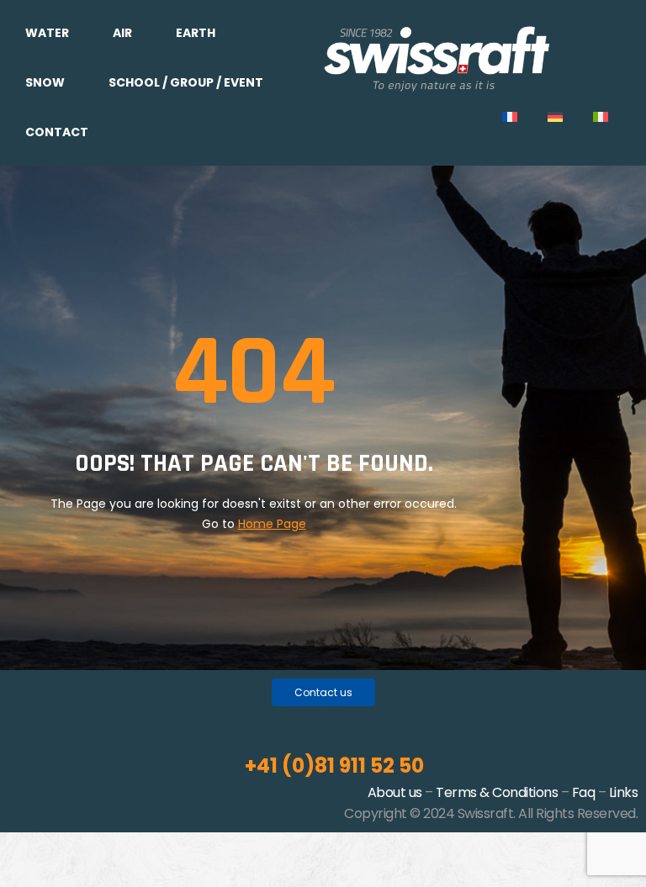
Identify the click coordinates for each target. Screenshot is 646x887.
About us (395, 792)
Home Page (272, 523)
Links (623, 792)
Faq (584, 792)
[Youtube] (332, 719)
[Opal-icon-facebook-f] (305, 719)
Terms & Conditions (497, 792)
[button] (323, 692)
